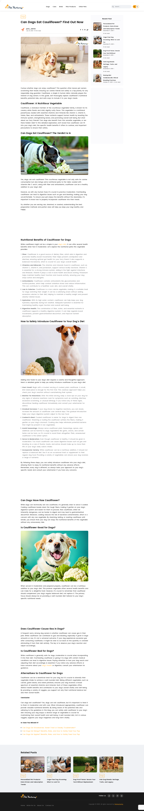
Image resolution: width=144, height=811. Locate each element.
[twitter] (82, 30)
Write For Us (31, 805)
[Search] (113, 6)
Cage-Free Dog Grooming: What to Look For (111, 39)
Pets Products (71, 7)
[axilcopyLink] (87, 30)
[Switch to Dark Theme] (137, 6)
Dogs (48, 7)
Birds (61, 7)
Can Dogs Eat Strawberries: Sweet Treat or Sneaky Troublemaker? (49, 728)
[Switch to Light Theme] (134, 6)
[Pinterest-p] (117, 795)
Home (23, 805)
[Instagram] (121, 795)
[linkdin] (84, 30)
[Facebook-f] (109, 795)
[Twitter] (113, 795)
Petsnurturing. (119, 804)
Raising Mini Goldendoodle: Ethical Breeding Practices (110, 77)
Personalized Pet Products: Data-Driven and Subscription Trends (111, 26)
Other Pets (82, 7)
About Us (40, 805)
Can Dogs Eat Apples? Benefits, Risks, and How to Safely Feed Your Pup (51, 734)
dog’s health (47, 665)
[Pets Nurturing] (14, 6)
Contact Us (49, 805)
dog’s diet (62, 244)
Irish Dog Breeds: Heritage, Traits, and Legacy (110, 64)
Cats (54, 7)
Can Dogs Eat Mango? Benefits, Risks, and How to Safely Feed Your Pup (51, 731)
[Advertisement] (55, 225)
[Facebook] (80, 30)
